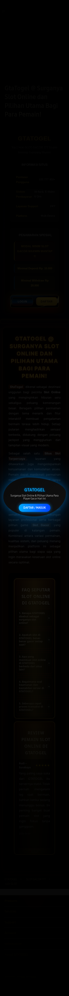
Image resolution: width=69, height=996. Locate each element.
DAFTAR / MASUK (34, 508)
